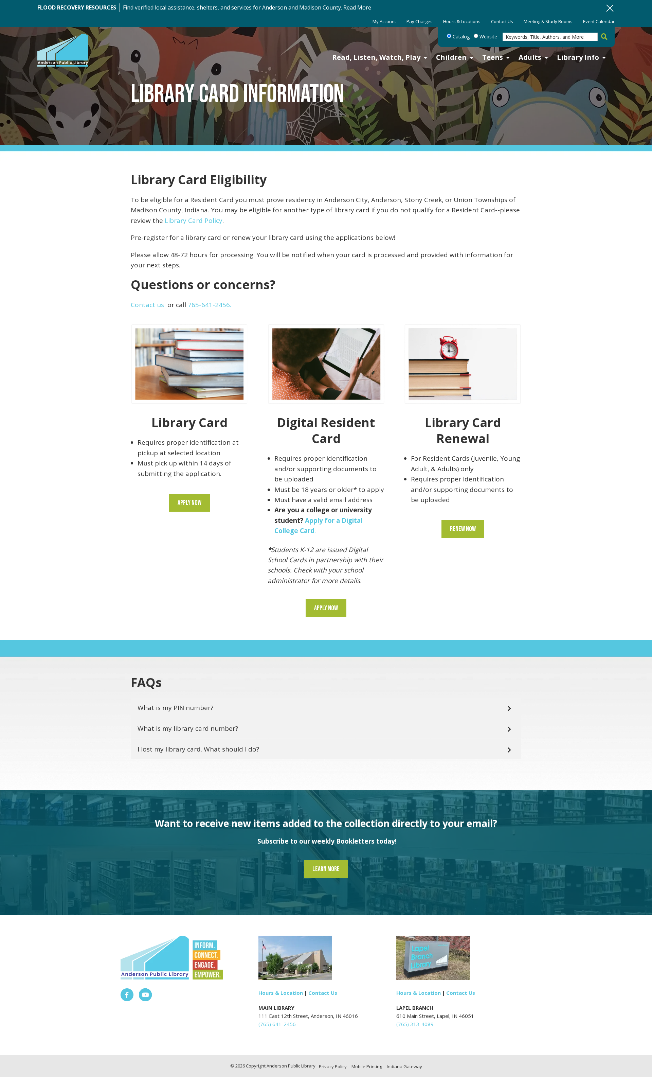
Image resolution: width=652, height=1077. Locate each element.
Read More (357, 7)
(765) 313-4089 (415, 1024)
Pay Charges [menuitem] (419, 21)
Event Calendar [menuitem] (599, 21)
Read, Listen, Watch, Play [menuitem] (376, 57)
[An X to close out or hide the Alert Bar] (610, 8)
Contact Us (322, 992)
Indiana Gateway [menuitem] (404, 1066)
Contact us (147, 304)
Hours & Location (280, 992)
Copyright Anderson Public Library (280, 1066)
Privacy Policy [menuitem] (333, 1066)
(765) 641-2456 (277, 1024)
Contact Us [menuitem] (502, 21)
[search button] (603, 37)
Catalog (460, 36)
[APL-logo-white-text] (62, 51)
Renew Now (463, 529)
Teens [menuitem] (492, 57)
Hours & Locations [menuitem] (462, 21)
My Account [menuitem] (384, 21)
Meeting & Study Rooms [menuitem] (548, 21)
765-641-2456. (209, 304)
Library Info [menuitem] (578, 57)
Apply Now (189, 503)
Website (487, 36)
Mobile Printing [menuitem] (366, 1066)
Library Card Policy (193, 220)
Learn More (326, 869)
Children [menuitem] (451, 57)
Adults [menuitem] (530, 57)
